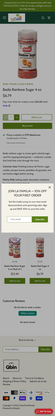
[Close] (50, 187)
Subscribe (39, 219)
